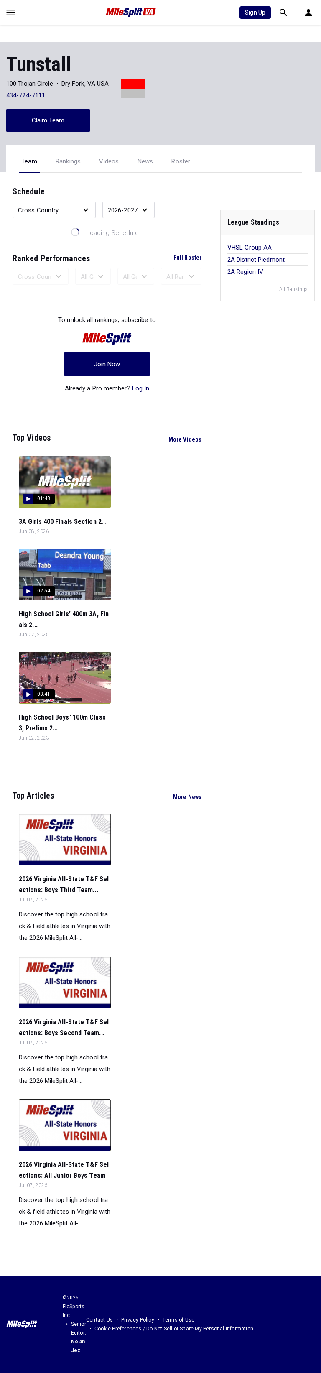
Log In (141, 388)
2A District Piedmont (256, 259)
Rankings (68, 161)
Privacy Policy (137, 1320)
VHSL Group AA (249, 247)
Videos (109, 161)
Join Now (107, 364)
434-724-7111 (25, 95)
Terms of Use (178, 1320)
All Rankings (293, 289)
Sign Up (255, 12)
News (145, 161)
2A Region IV (245, 272)
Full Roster (187, 257)
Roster (180, 161)
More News (187, 797)
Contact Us (99, 1320)
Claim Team (48, 120)
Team (29, 161)
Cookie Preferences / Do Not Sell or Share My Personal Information (173, 1329)
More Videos (184, 439)
